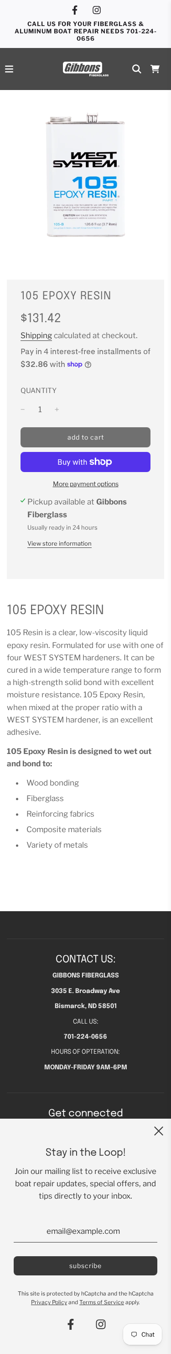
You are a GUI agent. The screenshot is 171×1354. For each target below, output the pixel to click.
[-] (23, 409)
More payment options (86, 484)
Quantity (39, 390)
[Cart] (155, 69)
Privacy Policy (49, 1302)
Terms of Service (101, 1302)
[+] (57, 409)
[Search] (137, 69)
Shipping (36, 335)
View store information (59, 543)
